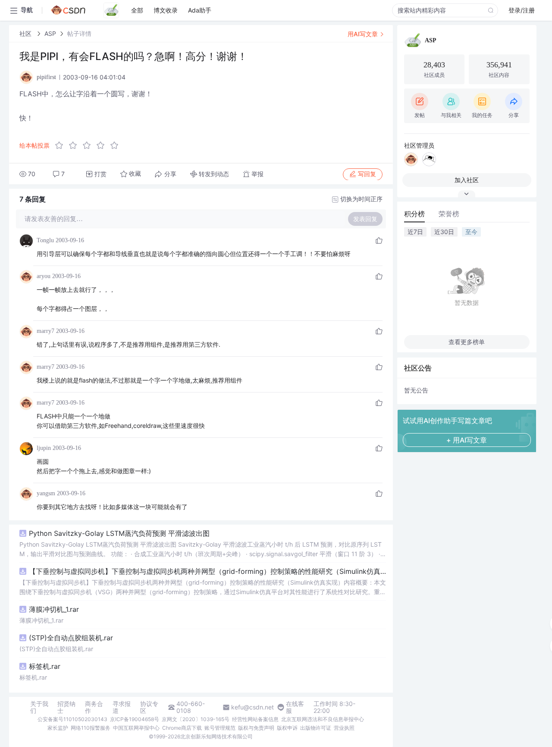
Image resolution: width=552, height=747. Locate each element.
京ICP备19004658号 (134, 719)
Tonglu (45, 240)
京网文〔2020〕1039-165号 (195, 719)
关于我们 (39, 707)
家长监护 (57, 728)
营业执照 (344, 728)
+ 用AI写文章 (466, 440)
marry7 (45, 331)
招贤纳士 (66, 707)
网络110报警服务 (90, 728)
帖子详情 (79, 33)
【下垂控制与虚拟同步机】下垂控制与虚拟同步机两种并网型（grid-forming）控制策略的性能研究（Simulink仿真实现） (207, 571)
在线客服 (295, 707)
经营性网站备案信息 (255, 719)
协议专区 (149, 707)
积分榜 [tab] (414, 213)
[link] (26, 33)
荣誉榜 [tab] (449, 213)
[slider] (89, 145)
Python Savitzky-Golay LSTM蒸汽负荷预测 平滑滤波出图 (119, 533)
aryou (43, 276)
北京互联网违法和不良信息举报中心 (322, 719)
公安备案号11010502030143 (72, 719)
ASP (50, 33)
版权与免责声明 (256, 728)
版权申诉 (287, 728)
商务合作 (94, 707)
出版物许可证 (315, 728)
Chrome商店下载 (182, 728)
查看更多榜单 (466, 341)
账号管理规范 (219, 728)
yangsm (46, 493)
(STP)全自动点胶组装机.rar (71, 637)
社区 (26, 33)
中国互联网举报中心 (136, 728)
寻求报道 (122, 707)
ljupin (44, 448)
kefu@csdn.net (252, 707)
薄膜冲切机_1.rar (54, 609)
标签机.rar (44, 666)
